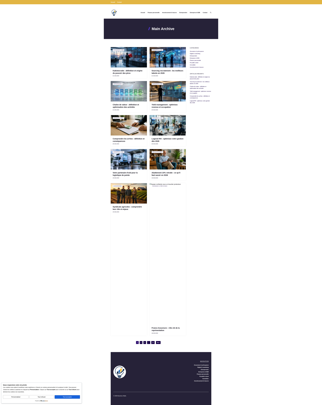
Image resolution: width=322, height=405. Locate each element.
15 (153, 342)
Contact (119, 2)
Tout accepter (67, 397)
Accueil (113, 2)
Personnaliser (15, 397)
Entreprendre (183, 12)
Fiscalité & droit (194, 62)
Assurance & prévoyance (159, 186)
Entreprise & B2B (195, 12)
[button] (210, 13)
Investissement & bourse (169, 12)
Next (158, 342)
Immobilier (193, 65)
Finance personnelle (153, 12)
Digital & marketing (195, 53)
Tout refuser (42, 397)
